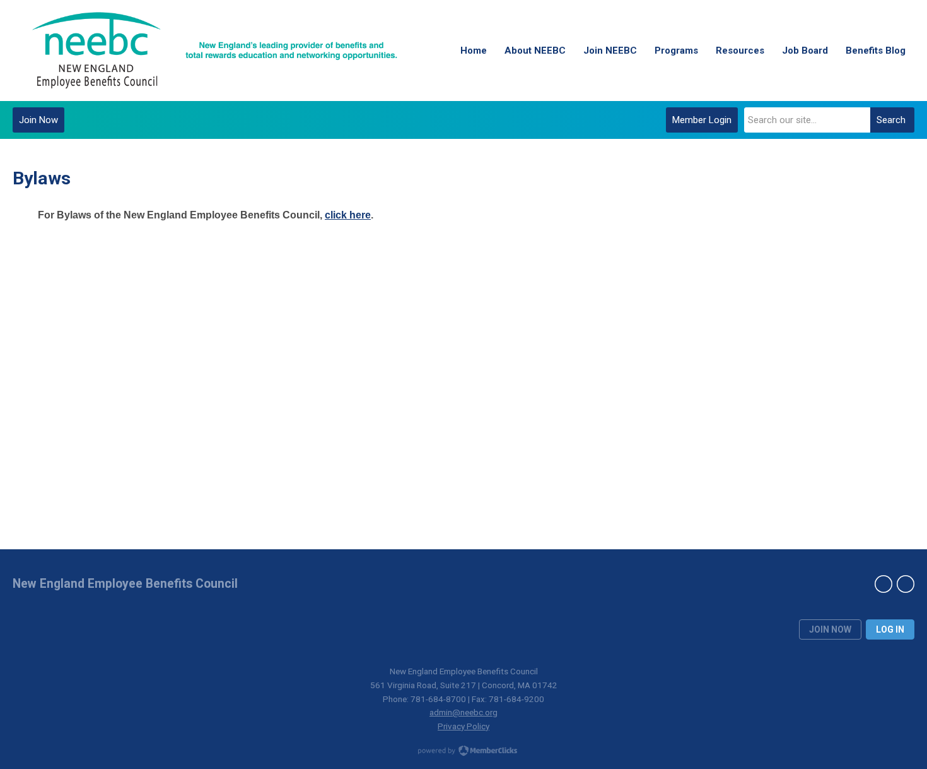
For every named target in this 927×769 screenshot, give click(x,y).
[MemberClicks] (214, 50)
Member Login (702, 120)
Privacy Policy (463, 726)
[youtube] (905, 584)
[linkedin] (883, 584)
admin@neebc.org (463, 712)
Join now (830, 629)
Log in (890, 629)
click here (348, 215)
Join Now (38, 120)
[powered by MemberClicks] (463, 751)
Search (891, 120)
